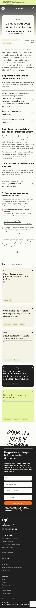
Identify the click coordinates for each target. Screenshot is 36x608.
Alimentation (6, 40)
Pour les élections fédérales (12, 222)
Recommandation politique (11, 368)
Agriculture (16, 40)
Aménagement (7, 43)
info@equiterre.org (8, 524)
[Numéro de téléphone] (18, 491)
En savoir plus (9, 4)
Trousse (5, 392)
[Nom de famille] (18, 484)
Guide (5, 271)
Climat (15, 324)
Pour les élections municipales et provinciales (18, 224)
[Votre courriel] (18, 497)
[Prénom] (18, 478)
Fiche (5, 332)
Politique (22, 324)
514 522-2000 (6, 526)
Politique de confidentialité (12, 508)
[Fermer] (34, 2)
